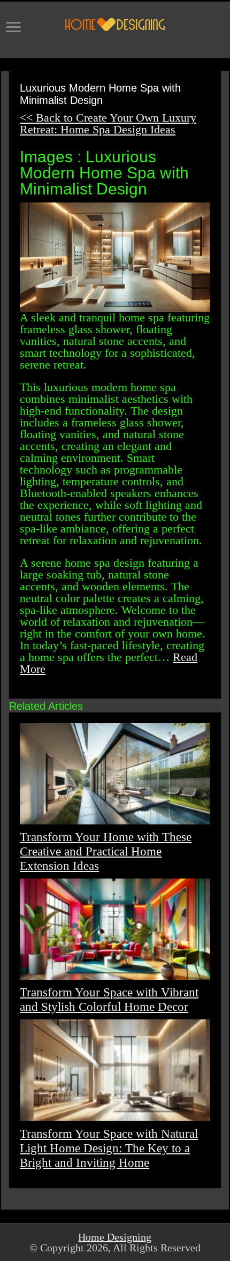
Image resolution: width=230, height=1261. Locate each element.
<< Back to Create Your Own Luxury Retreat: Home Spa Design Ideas (108, 123)
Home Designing (114, 1237)
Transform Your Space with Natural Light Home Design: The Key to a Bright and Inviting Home (109, 1148)
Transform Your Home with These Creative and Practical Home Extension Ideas (105, 851)
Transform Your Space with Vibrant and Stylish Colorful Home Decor (109, 999)
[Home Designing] (115, 24)
